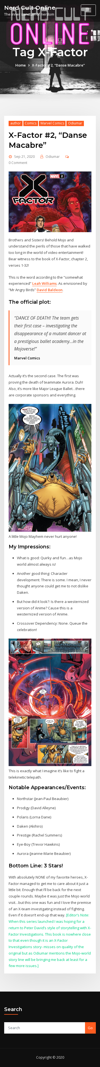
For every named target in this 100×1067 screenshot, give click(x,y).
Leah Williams (44, 283)
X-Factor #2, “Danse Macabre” (58, 65)
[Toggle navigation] (88, 10)
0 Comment (18, 162)
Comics (30, 123)
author (15, 123)
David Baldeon (49, 289)
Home (20, 65)
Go (90, 1027)
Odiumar (75, 123)
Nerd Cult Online (29, 7)
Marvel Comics (52, 123)
